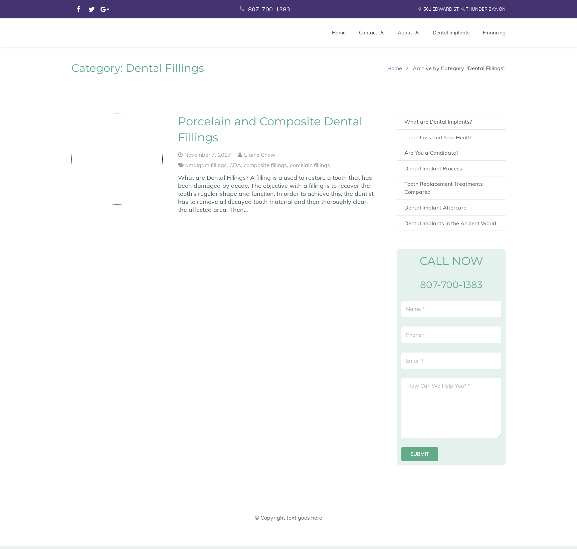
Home (394, 68)
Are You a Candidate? (431, 152)
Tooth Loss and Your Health (438, 137)
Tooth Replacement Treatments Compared (443, 187)
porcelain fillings (310, 165)
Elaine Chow (259, 154)
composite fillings (265, 165)
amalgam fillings (206, 165)
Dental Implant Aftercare (435, 207)
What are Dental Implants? (438, 121)
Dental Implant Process (433, 168)
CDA (235, 165)
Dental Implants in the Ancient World (450, 223)
